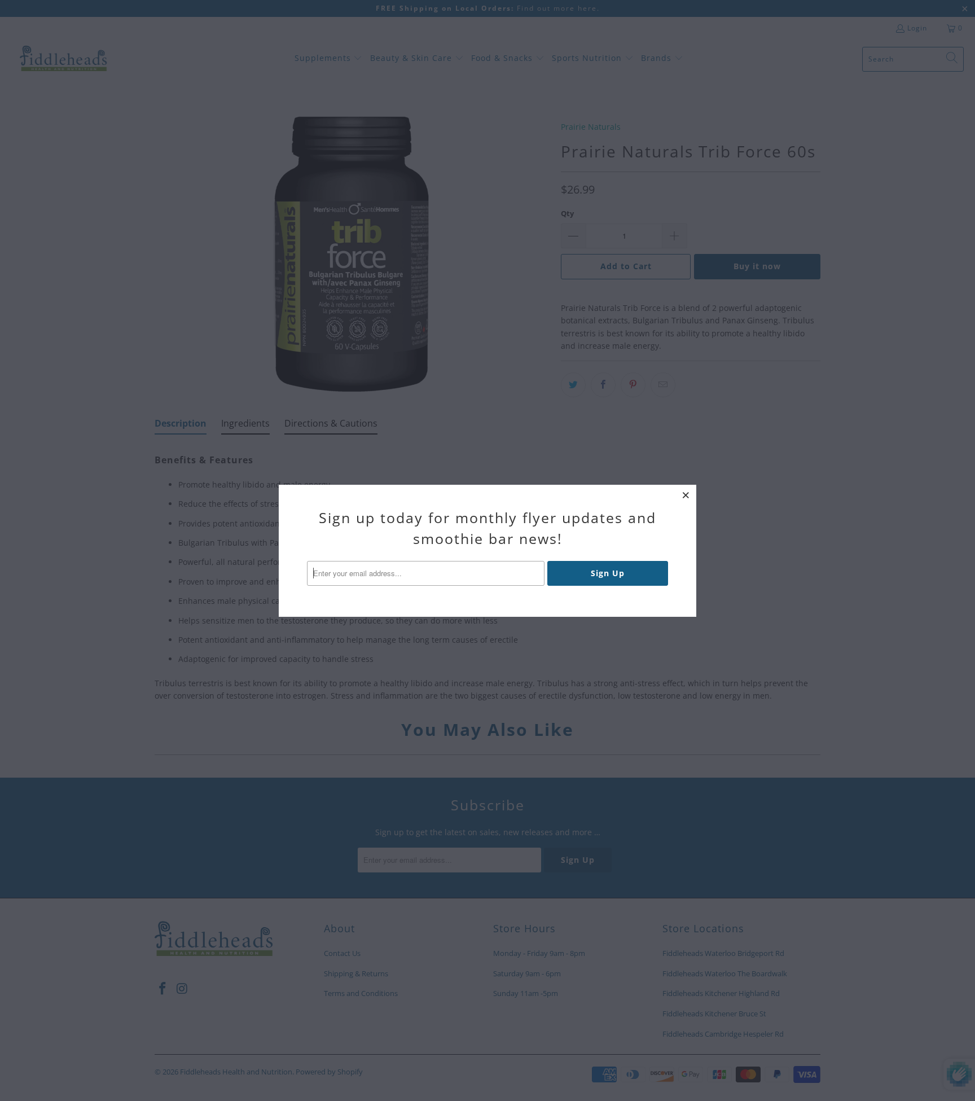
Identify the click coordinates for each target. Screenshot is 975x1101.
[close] (686, 495)
